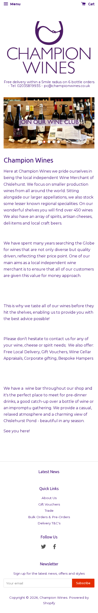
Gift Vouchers (49, 504)
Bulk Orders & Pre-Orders (49, 517)
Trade (49, 510)
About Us (49, 498)
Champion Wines (53, 597)
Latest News (49, 472)
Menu (14, 4)
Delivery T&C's (49, 523)
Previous (13, 122)
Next (84, 122)
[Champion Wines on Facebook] (54, 547)
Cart (91, 4)
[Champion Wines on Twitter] (43, 547)
